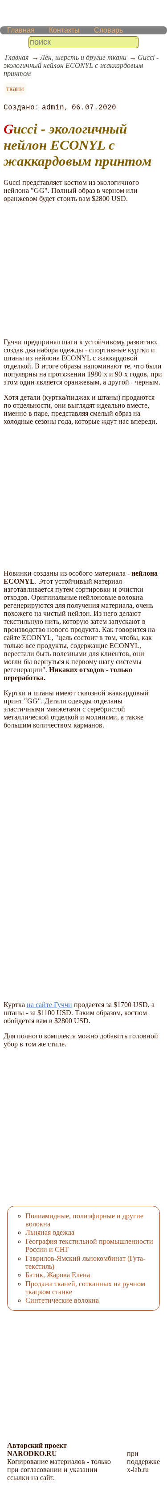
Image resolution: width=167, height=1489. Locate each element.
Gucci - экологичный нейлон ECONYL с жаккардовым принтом (81, 65)
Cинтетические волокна (62, 1300)
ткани (15, 88)
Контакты (64, 30)
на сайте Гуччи (49, 1004)
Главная (21, 30)
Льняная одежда (49, 1232)
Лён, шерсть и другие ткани (83, 57)
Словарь (108, 30)
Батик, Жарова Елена (57, 1275)
